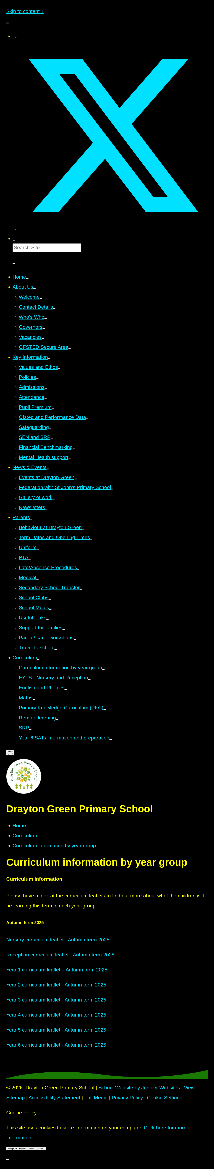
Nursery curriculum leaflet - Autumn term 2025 (58, 939)
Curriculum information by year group (54, 845)
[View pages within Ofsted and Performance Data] (87, 418)
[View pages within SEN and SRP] (51, 438)
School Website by (139, 1087)
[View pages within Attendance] (45, 398)
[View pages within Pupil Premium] (53, 408)
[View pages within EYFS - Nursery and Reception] (89, 679)
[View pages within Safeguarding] (50, 428)
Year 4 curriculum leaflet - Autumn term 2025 (56, 1015)
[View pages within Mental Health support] (69, 458)
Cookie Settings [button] (164, 1097)
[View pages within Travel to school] (55, 649)
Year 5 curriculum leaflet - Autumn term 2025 (56, 1030)
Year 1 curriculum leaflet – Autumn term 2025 (56, 970)
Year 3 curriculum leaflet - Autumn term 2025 (56, 1000)
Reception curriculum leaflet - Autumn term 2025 (60, 955)
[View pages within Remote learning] (57, 719)
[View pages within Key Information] (49, 358)
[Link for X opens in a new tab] (113, 228)
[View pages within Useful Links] (47, 619)
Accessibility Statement (54, 1097)
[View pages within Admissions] (45, 388)
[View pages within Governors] (43, 328)
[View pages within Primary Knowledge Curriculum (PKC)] (104, 709)
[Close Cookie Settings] (7, 1159)
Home (19, 825)
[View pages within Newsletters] (46, 509)
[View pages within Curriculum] (38, 659)
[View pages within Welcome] (41, 298)
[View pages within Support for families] (63, 629)
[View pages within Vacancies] (43, 338)
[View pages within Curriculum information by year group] (103, 669)
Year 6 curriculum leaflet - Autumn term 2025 (56, 1045)
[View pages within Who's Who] (45, 318)
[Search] (14, 240)
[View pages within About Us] (34, 288)
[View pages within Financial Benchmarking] (74, 448)
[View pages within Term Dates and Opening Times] (91, 539)
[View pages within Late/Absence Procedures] (78, 569)
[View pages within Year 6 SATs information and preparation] (110, 739)
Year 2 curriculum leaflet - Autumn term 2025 (56, 985)
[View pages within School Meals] (50, 609)
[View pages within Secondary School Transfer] (81, 589)
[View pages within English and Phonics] (65, 689)
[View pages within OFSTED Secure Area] (69, 348)
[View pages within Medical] (37, 579)
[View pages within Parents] (31, 519)
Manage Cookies (26, 1149)
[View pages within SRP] (30, 729)
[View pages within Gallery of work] (53, 499)
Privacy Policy (127, 1097)
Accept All (12, 1149)
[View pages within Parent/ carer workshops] (75, 639)
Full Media (96, 1097)
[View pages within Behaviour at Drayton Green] (83, 529)
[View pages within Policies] (37, 378)
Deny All (40, 1149)
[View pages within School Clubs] (49, 599)
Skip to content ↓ (25, 11)
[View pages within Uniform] (38, 549)
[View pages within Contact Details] (54, 308)
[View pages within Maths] (34, 699)
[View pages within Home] (27, 278)
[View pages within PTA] (29, 559)
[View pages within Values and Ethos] (59, 368)
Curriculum (25, 835)
